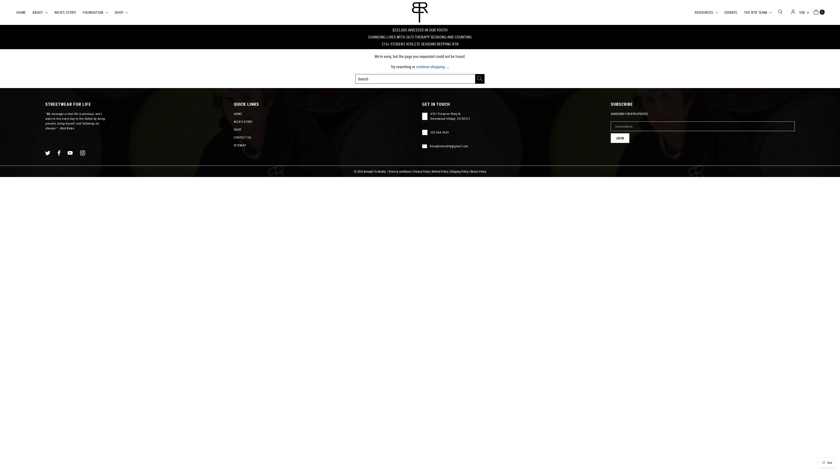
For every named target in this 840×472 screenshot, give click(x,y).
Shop (119, 12)
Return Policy (478, 171)
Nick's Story (65, 12)
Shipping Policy (459, 171)
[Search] (780, 11)
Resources (704, 12)
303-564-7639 (439, 132)
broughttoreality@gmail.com (449, 146)
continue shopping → (433, 66)
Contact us (242, 137)
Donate (730, 12)
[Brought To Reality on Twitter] (48, 152)
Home (21, 12)
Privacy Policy (421, 171)
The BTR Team (756, 12)
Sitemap (240, 145)
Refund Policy (440, 171)
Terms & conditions (399, 171)
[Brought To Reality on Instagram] (82, 152)
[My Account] (793, 11)
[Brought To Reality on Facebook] (59, 152)
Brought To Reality (374, 171)
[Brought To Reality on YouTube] (70, 152)
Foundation (93, 12)
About (38, 12)
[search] (420, 79)
